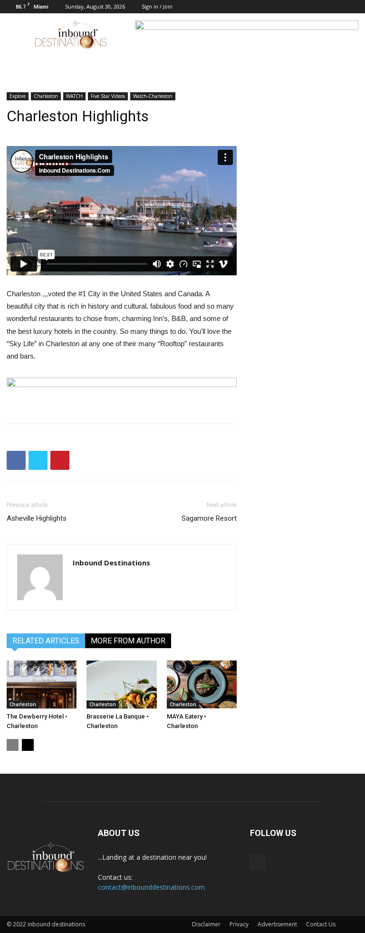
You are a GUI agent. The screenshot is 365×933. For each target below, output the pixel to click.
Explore (18, 96)
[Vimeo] (351, 6)
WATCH (74, 96)
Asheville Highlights (37, 518)
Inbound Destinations (111, 562)
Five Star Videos (108, 96)
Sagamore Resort (209, 518)
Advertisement (277, 924)
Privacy (239, 924)
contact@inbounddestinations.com (151, 887)
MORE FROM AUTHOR (128, 640)
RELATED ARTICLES (45, 640)
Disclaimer (206, 924)
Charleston (46, 96)
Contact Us (321, 924)
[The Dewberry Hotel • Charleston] (42, 685)
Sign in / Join (157, 6)
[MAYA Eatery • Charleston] (202, 685)
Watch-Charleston (153, 96)
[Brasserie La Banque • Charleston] (121, 685)
